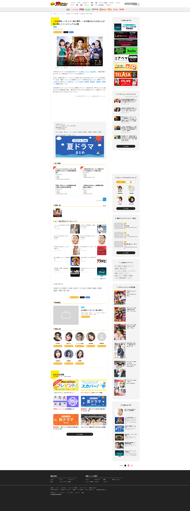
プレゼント (108, 4)
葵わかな (71, 82)
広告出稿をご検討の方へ (54, 489)
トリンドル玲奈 (79, 82)
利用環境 (74, 489)
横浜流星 (116, 268)
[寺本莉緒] (90, 339)
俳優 (68, 290)
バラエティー (85, 2)
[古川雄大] (57, 339)
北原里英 (98, 82)
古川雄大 (69, 72)
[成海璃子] (68, 357)
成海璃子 (55, 290)
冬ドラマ (130, 277)
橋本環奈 (130, 275)
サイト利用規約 (80, 489)
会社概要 (51, 487)
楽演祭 (83, 492)
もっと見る (80, 434)
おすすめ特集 (58, 374)
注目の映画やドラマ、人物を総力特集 (62, 376)
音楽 (96, 2)
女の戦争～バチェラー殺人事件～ (88, 72)
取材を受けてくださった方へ (66, 489)
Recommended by (97, 278)
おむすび (121, 273)
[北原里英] (57, 357)
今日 (121, 182)
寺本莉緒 (86, 82)
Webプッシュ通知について (89, 489)
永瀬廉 (116, 273)
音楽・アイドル (116, 479)
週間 (131, 182)
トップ (72, 4)
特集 (77, 4)
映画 (92, 2)
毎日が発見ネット (53, 492)
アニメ (60, 479)
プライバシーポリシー (83, 487)
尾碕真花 (92, 82)
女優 (64, 290)
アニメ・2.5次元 (103, 2)
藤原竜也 (125, 275)
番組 (81, 4)
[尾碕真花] (101, 339)
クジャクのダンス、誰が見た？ (121, 270)
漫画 (92, 4)
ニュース (73, 2)
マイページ (57, 487)
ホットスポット (132, 270)
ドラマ (78, 2)
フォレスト (126, 273)
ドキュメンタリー (63, 481)
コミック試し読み (99, 4)
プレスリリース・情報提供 (72, 487)
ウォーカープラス (62, 492)
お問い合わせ (64, 487)
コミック (118, 2)
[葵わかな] (68, 339)
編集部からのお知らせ (92, 487)
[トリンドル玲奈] (79, 339)
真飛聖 (57, 84)
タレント (87, 4)
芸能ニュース (56, 13)
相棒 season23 (123, 268)
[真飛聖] (79, 357)
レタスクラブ (77, 492)
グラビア (111, 2)
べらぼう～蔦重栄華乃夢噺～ (120, 277)
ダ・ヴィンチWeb (70, 492)
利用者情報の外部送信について (102, 489)
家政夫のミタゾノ (118, 275)
